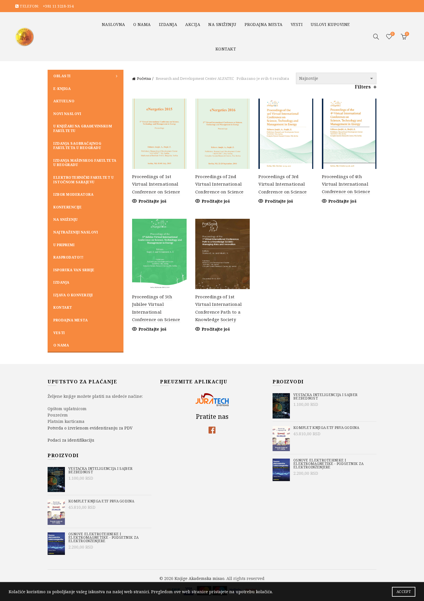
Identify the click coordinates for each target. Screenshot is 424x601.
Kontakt (225, 49)
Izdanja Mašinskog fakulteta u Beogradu (85, 162)
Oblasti (62, 76)
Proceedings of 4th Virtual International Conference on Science (346, 184)
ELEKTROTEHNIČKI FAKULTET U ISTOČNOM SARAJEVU (83, 179)
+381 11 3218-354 (58, 6)
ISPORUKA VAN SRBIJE (74, 269)
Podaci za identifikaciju (71, 440)
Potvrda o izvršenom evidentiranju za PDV (90, 428)
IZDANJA (168, 24)
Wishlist (392, 34)
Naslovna (113, 24)
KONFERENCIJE (67, 207)
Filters (363, 87)
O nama (142, 24)
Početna (144, 78)
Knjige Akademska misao (199, 578)
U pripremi (63, 244)
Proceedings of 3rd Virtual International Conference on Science (282, 184)
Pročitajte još (152, 201)
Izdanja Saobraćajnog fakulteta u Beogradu (77, 145)
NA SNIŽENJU (222, 24)
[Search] (376, 36)
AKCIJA (192, 24)
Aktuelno (63, 101)
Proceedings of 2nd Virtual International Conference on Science (219, 184)
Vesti (297, 24)
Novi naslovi (67, 113)
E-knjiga (62, 88)
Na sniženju (65, 219)
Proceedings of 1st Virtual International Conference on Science (156, 184)
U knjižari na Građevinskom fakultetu (82, 128)
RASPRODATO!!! (68, 257)
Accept (404, 591)
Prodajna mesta (264, 24)
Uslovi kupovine (330, 24)
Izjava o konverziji (73, 295)
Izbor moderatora (73, 194)
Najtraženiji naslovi (75, 232)
